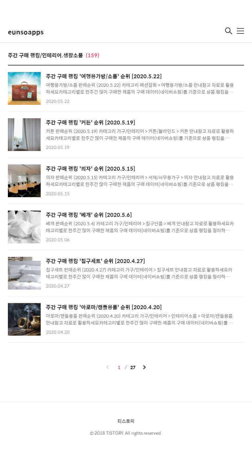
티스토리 (126, 420)
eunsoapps (26, 32)
